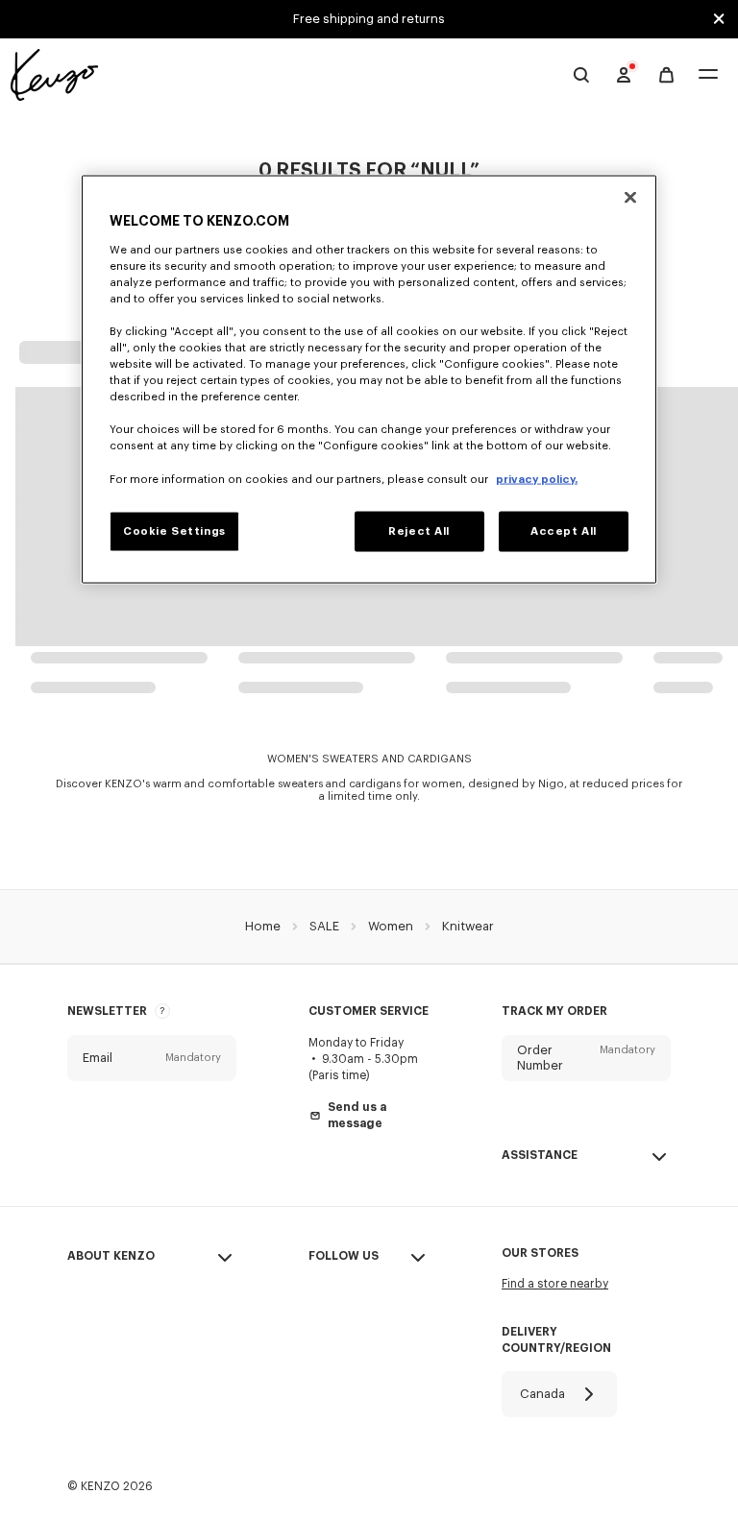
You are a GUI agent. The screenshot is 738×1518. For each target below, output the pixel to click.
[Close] (630, 198)
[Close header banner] (719, 19)
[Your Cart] (666, 75)
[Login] (623, 75)
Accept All (563, 530)
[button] (151, 1058)
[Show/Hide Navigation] (708, 75)
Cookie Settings (174, 530)
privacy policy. (537, 478)
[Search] (581, 74)
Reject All (419, 530)
